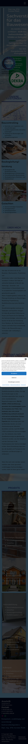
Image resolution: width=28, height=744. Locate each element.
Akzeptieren (14, 373)
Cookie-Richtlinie (6, 384)
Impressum (23, 384)
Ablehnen (14, 377)
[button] (25, 359)
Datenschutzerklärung (15, 384)
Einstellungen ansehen (14, 382)
